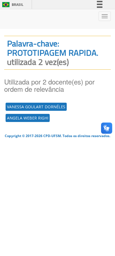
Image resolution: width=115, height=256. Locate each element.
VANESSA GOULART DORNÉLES (36, 106)
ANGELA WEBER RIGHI (27, 118)
